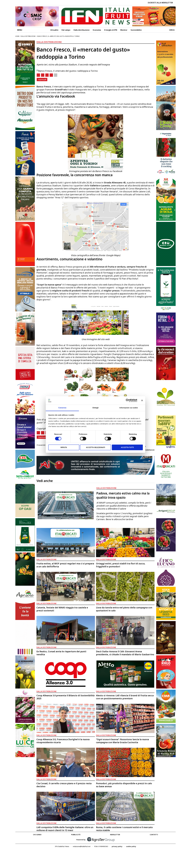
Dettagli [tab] (96, 408)
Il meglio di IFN (110, 30)
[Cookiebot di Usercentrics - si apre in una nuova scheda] (127, 400)
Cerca (172, 30)
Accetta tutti (127, 447)
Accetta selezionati (95, 447)
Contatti (154, 835)
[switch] (83, 438)
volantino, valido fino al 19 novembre (60, 345)
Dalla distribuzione (82, 30)
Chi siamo (37, 835)
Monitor (123, 30)
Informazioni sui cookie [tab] (128, 408)
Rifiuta (64, 447)
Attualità (54, 30)
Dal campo (66, 30)
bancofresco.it (115, 284)
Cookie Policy (131, 846)
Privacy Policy (117, 846)
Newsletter (115, 835)
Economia (97, 30)
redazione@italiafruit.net (146, 450)
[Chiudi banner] (142, 400)
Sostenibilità (136, 30)
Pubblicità (75, 835)
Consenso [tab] (62, 408)
